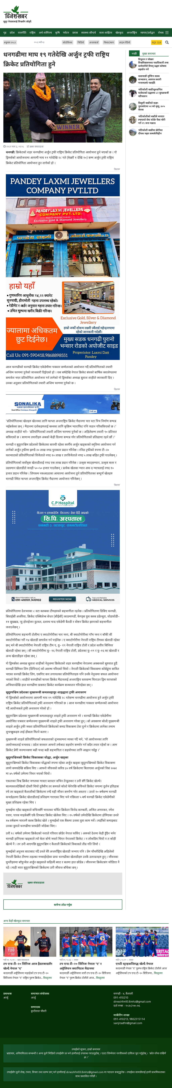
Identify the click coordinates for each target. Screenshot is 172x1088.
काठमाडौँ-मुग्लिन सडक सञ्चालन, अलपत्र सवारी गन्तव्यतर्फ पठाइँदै (149, 80)
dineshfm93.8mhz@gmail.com (84, 1072)
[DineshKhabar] (15, 12)
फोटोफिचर (67, 42)
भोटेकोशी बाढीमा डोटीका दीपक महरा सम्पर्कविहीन (150, 132)
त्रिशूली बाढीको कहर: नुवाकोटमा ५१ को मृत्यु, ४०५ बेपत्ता (151, 106)
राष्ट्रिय (32, 33)
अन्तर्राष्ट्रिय (132, 33)
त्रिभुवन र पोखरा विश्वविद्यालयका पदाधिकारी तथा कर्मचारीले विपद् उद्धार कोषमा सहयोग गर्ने (153, 64)
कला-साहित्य (105, 33)
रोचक (161, 33)
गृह (4, 33)
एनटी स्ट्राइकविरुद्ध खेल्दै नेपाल (134, 964)
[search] (167, 42)
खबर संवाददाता (36, 883)
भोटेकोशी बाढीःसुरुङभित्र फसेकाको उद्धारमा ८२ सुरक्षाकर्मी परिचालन (153, 93)
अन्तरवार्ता (93, 42)
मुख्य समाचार (149, 54)
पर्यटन (66, 33)
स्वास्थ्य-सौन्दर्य (88, 33)
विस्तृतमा (47, 978)
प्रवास (75, 33)
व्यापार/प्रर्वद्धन (147, 33)
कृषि (57, 33)
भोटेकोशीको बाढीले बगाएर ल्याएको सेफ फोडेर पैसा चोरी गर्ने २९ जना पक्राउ (151, 120)
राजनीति (22, 33)
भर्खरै (134, 54)
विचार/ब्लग (109, 42)
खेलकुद (119, 33)
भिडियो (81, 42)
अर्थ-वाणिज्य (45, 33)
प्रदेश (12, 33)
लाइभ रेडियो (124, 42)
